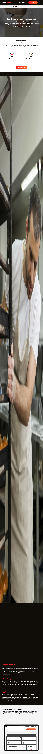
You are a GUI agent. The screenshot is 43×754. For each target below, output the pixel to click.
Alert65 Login (22, 2)
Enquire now (21, 67)
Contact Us (33, 2)
